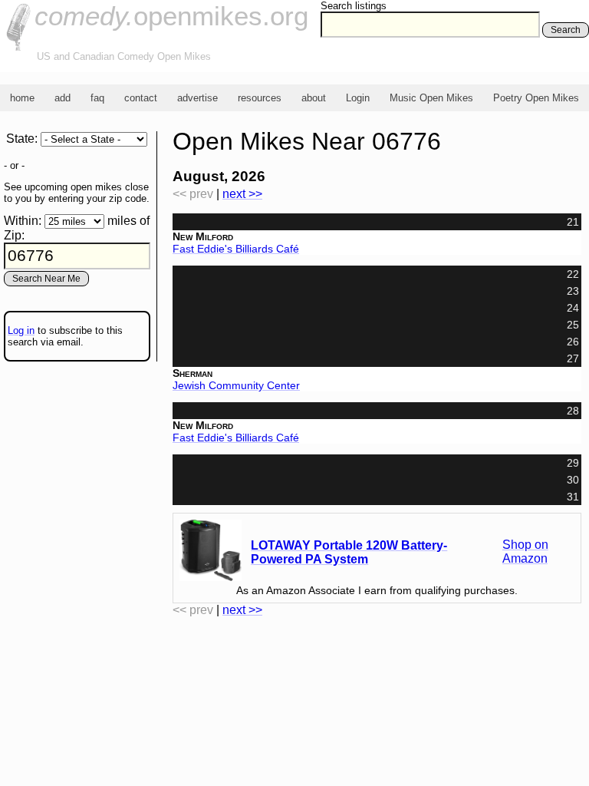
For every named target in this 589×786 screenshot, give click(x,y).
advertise (197, 98)
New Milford (203, 236)
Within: (22, 220)
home (22, 98)
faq (97, 98)
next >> (242, 193)
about (313, 98)
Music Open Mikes (431, 98)
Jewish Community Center (236, 385)
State (20, 138)
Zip (12, 235)
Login (358, 98)
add (62, 98)
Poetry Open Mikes (536, 98)
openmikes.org (171, 16)
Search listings (354, 6)
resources (259, 98)
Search (566, 30)
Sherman (192, 373)
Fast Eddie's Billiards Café (236, 249)
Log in (21, 330)
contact (140, 98)
